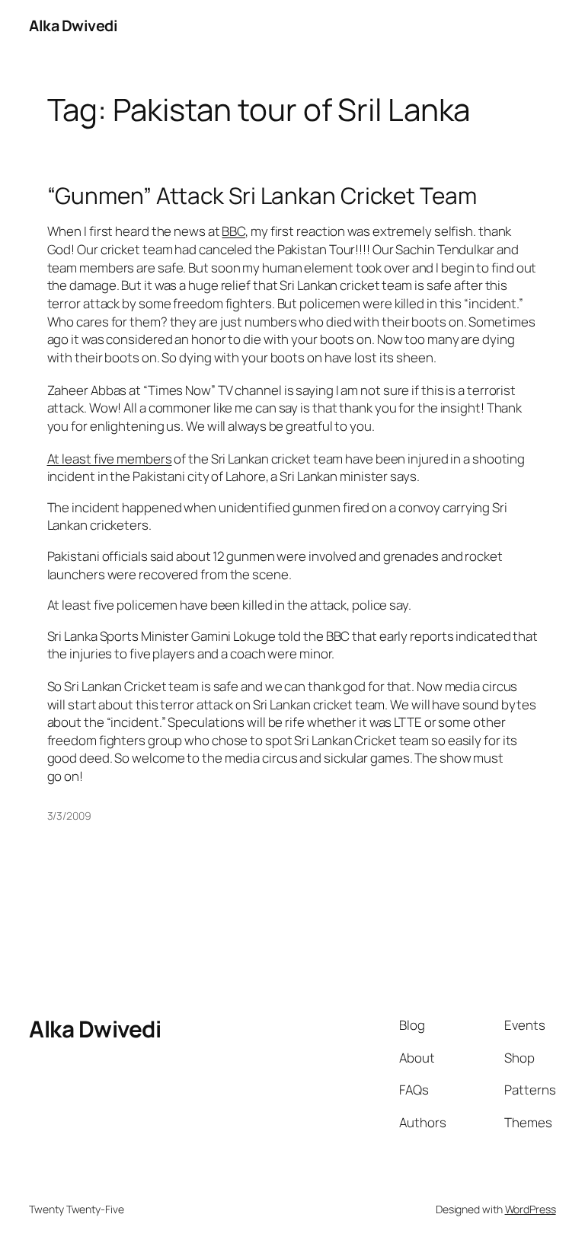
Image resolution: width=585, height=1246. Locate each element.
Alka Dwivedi (73, 25)
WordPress (530, 1209)
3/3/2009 (69, 815)
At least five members (109, 458)
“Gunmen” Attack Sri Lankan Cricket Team (262, 195)
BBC (233, 231)
